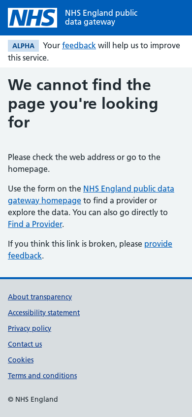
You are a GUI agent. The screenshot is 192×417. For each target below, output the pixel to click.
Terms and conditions (42, 375)
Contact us (25, 344)
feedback (79, 45)
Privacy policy (29, 328)
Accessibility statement (44, 312)
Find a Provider (35, 224)
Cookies (20, 359)
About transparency (40, 296)
